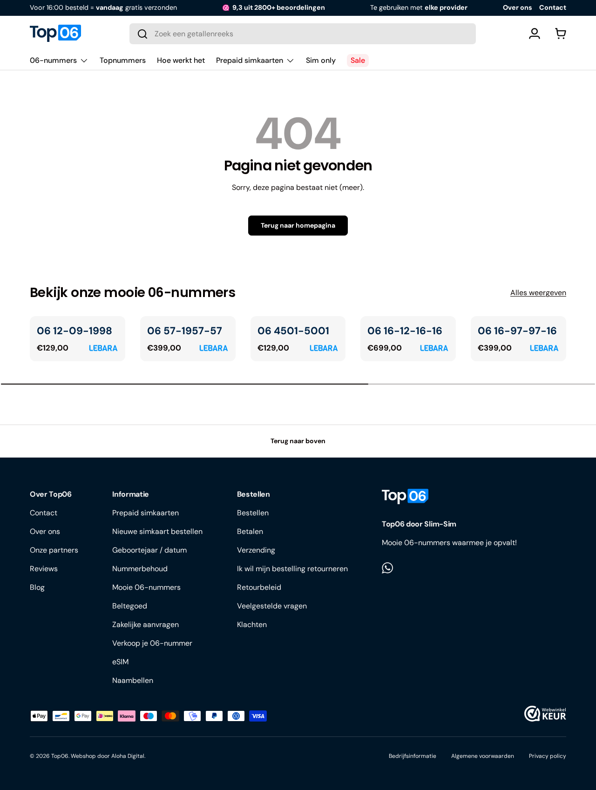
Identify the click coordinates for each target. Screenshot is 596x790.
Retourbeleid (259, 587)
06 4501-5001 (293, 331)
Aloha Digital (127, 756)
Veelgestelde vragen (272, 606)
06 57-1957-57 (184, 331)
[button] (560, 33)
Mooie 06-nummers (146, 587)
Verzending (256, 550)
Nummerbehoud (140, 569)
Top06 (59, 756)
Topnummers (123, 60)
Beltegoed (129, 606)
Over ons (517, 7)
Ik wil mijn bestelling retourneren (292, 569)
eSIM (120, 662)
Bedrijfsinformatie (412, 756)
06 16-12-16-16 (404, 331)
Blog (37, 587)
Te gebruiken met (418, 7)
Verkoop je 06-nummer (152, 643)
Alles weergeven (538, 292)
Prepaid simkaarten (249, 60)
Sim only (321, 60)
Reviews (44, 569)
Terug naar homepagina (298, 225)
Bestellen (253, 513)
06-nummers (53, 60)
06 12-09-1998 (74, 331)
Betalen (250, 531)
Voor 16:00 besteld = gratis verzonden (103, 7)
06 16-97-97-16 (517, 331)
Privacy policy (547, 756)
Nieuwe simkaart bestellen (157, 531)
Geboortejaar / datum (149, 550)
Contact (552, 7)
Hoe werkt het (181, 60)
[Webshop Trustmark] (545, 714)
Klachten (252, 624)
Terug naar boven (298, 441)
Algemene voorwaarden (482, 756)
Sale (358, 60)
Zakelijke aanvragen (145, 624)
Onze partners (54, 550)
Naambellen (132, 680)
